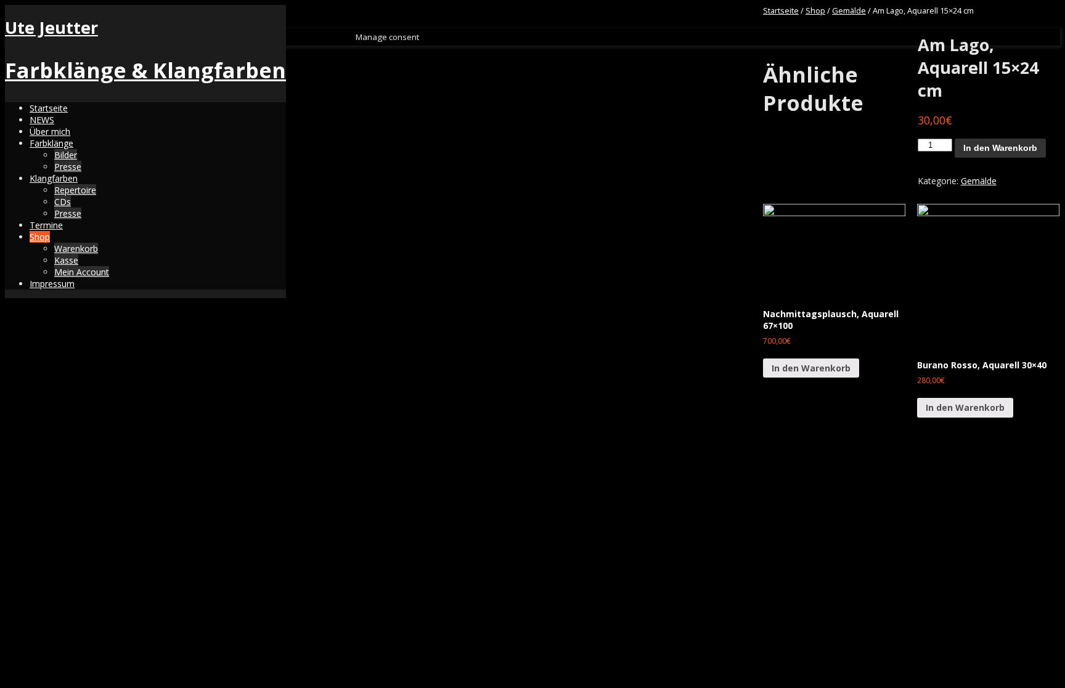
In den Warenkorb (1000, 148)
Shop (40, 237)
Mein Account (81, 272)
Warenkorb (76, 248)
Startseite (49, 108)
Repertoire (75, 190)
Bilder (65, 155)
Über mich (50, 131)
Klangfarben (54, 178)
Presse (67, 166)
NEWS (42, 120)
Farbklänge (51, 143)
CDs (62, 202)
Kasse (66, 260)
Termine (46, 225)
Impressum (52, 283)
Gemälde (849, 10)
